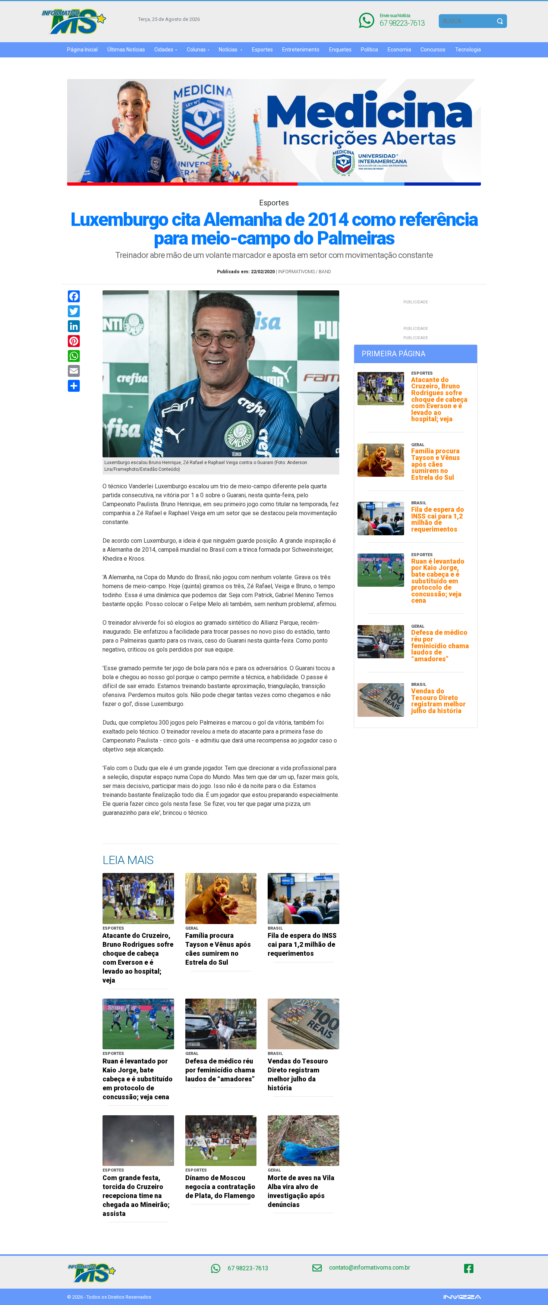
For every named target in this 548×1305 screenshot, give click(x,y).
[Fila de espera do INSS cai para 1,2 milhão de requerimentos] (303, 898)
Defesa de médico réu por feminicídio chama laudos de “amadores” (220, 1070)
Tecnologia (468, 50)
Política (369, 50)
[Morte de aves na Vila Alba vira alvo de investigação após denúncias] (303, 1140)
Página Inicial (82, 50)
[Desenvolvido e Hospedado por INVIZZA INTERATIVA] (462, 1296)
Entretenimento (300, 50)
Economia (399, 50)
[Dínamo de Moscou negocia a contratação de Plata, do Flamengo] (221, 1140)
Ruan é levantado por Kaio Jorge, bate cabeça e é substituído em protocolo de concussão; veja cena (138, 1079)
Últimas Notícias (126, 50)
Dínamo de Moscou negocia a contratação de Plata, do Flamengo (220, 1187)
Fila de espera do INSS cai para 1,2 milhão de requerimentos (302, 944)
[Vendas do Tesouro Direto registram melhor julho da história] (303, 1023)
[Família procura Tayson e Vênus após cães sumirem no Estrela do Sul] (221, 898)
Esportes (262, 50)
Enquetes (340, 50)
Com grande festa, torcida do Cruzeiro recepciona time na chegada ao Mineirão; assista (136, 1195)
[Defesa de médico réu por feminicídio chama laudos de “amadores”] (221, 1023)
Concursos (433, 50)
